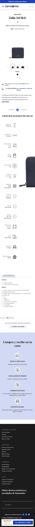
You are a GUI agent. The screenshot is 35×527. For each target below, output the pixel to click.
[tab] (9, 275)
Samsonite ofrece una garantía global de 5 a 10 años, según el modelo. (17, 410)
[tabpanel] (17, 293)
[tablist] (17, 275)
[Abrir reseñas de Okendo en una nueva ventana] (7, 318)
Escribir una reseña (19, 327)
